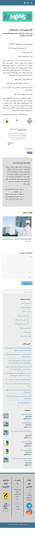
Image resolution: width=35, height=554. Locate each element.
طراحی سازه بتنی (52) (20, 320)
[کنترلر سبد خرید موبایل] (25, 3)
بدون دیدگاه (27, 241)
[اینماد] (6, 503)
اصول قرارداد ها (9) (25, 307)
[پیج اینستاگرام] (29, 510)
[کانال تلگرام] (29, 504)
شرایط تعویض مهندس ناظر (24, 403)
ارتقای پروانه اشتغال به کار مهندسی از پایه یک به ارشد (17, 239)
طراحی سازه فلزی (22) (20, 324)
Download (29, 153)
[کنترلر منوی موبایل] (31, 3)
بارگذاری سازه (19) (21, 316)
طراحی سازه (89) (26, 311)
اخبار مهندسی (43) (25, 303)
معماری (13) (27, 332)
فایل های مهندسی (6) (25, 328)
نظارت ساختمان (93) (25, 336)
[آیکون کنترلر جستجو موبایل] (28, 3)
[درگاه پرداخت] (6, 491)
